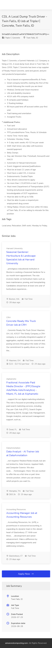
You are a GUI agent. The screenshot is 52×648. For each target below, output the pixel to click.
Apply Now (24, 573)
